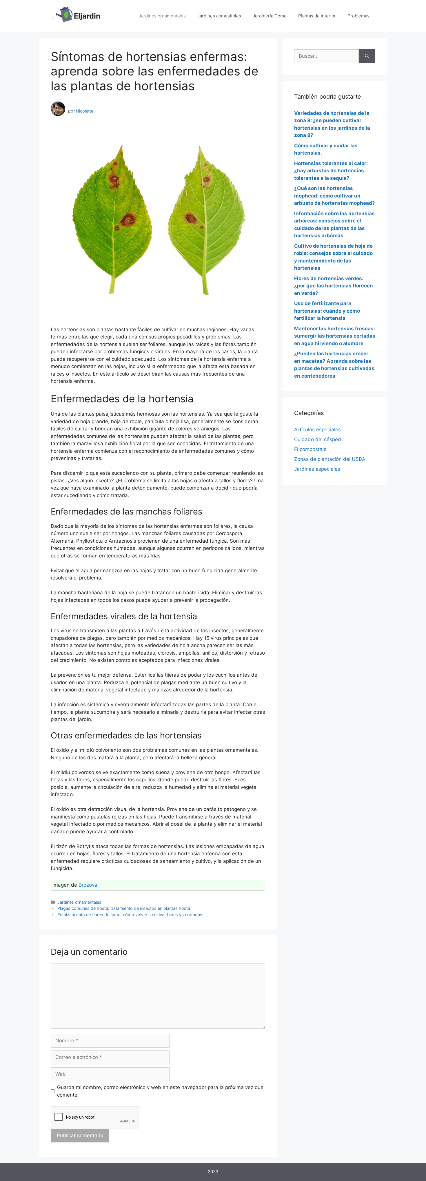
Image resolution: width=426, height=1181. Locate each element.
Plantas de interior (317, 16)
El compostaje (310, 449)
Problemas (358, 16)
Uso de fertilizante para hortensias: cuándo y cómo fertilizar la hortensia (327, 310)
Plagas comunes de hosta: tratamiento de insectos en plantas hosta (123, 908)
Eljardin (87, 16)
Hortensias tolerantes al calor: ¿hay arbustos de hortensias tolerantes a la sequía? (331, 170)
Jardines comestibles (219, 16)
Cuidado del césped (317, 439)
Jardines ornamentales (162, 16)
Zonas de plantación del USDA (329, 459)
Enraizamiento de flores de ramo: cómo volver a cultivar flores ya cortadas (129, 914)
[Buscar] (367, 56)
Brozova (88, 885)
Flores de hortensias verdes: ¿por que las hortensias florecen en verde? (333, 286)
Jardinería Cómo (270, 16)
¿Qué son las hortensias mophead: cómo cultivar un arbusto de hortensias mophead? (334, 195)
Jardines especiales (317, 469)
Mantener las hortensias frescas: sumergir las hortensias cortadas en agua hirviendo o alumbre (334, 336)
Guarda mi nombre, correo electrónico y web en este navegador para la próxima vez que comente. (160, 1091)
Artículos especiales (317, 429)
